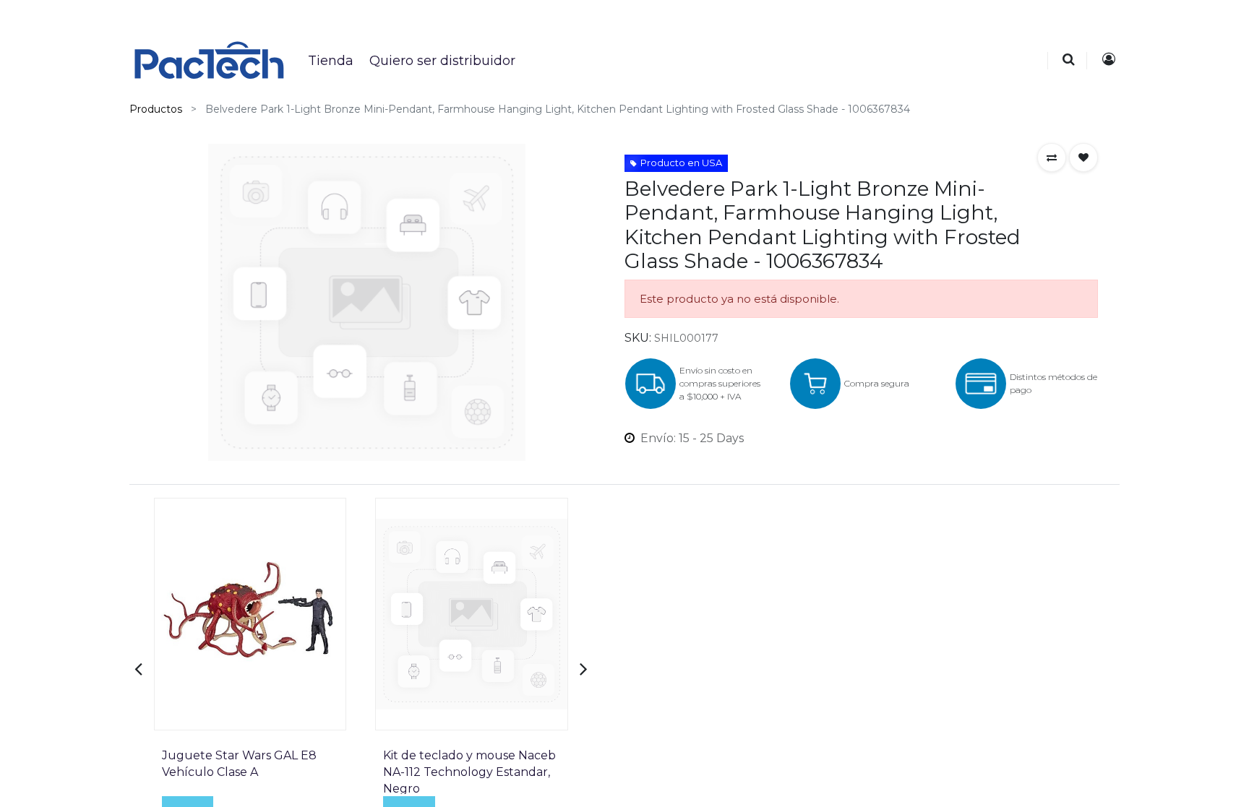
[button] (1051, 157)
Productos (155, 109)
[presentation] (138, 668)
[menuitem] (330, 60)
